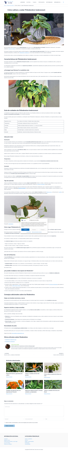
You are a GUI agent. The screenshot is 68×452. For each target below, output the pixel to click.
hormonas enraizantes (53, 284)
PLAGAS (34, 2)
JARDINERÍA (22, 2)
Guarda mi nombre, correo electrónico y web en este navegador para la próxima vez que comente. (22, 422)
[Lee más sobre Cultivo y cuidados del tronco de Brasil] (53, 384)
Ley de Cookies (7, 442)
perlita (60, 192)
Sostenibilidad (27, 444)
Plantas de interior (10, 5)
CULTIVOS (28, 2)
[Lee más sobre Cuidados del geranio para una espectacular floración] (15, 384)
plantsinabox (10, 223)
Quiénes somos (7, 440)
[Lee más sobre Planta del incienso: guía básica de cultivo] (15, 367)
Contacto (6, 438)
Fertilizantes (27, 442)
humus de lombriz (22, 188)
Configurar (43, 229)
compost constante (41, 184)
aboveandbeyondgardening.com (18, 333)
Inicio (5, 5)
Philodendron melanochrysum (10, 339)
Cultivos (26, 440)
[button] (30, 2)
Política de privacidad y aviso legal (10, 441)
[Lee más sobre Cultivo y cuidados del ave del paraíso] (34, 367)
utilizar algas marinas (16, 285)
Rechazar (34, 229)
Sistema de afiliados (8, 444)
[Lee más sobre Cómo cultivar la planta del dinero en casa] (53, 367)
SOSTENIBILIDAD (49, 2)
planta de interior (12, 48)
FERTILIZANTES (41, 2)
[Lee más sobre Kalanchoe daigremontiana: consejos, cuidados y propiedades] (34, 384)
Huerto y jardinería (28, 438)
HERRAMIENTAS (57, 2)
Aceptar (25, 229)
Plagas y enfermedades (29, 441)
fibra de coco (49, 192)
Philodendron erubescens (24, 52)
